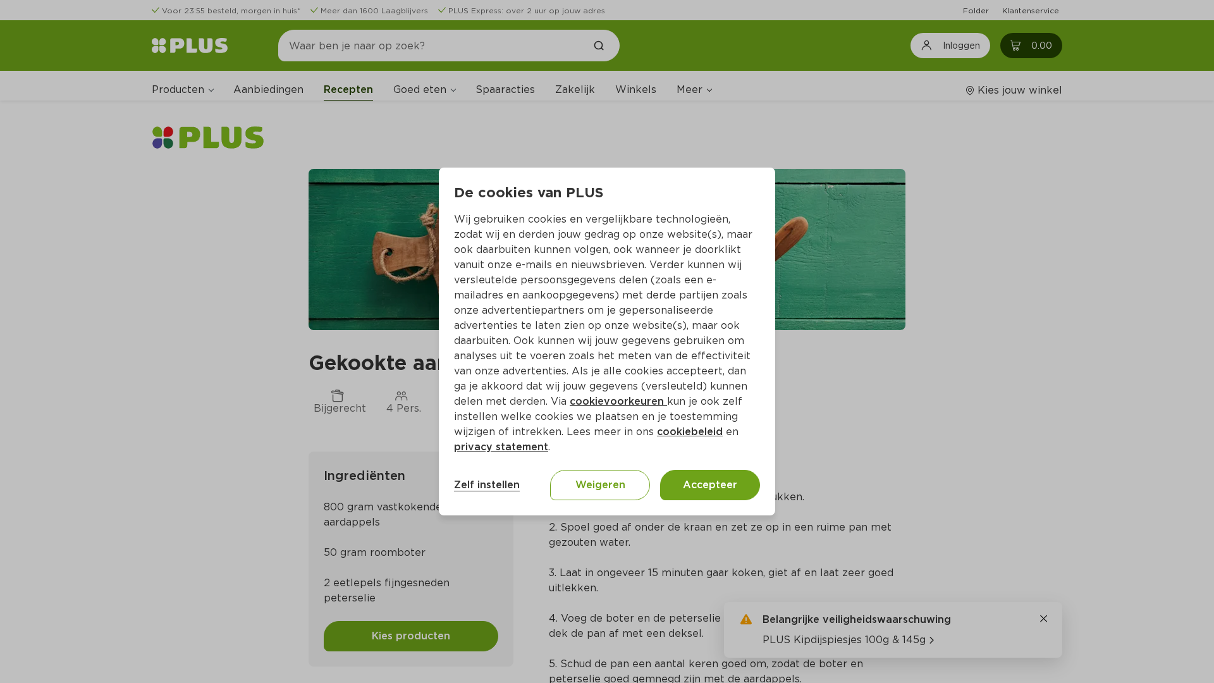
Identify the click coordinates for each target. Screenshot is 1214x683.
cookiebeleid (690, 432)
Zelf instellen (487, 485)
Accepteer (710, 485)
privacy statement (501, 447)
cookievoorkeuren (618, 401)
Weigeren (600, 485)
